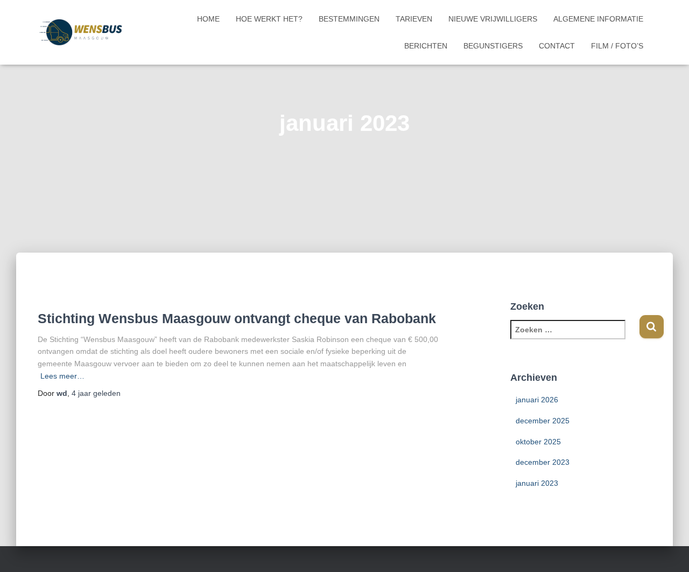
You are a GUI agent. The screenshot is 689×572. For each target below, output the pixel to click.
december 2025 (543, 420)
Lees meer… (62, 376)
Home (208, 19)
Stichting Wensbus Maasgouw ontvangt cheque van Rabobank (237, 318)
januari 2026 (537, 399)
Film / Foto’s (617, 45)
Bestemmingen (349, 19)
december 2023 (543, 462)
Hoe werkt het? (269, 19)
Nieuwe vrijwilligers (492, 19)
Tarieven (414, 19)
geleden (96, 393)
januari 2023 (537, 483)
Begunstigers (493, 45)
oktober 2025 (538, 441)
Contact (557, 45)
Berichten (425, 45)
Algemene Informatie (598, 19)
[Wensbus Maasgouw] (80, 32)
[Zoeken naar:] (574, 337)
